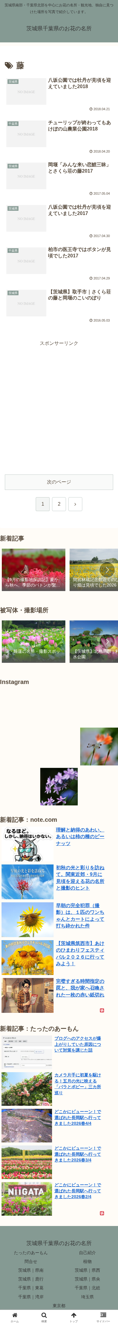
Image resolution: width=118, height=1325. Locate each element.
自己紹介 (87, 1252)
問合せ (31, 1261)
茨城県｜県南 (31, 1270)
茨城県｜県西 (87, 1270)
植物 (87, 1261)
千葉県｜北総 (87, 1287)
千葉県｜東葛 (31, 1287)
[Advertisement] (59, 407)
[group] (33, 570)
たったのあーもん (31, 1252)
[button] (107, 569)
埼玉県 (87, 1296)
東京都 (59, 1305)
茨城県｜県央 (87, 1279)
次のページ (59, 481)
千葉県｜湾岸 (31, 1296)
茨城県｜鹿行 (31, 1279)
